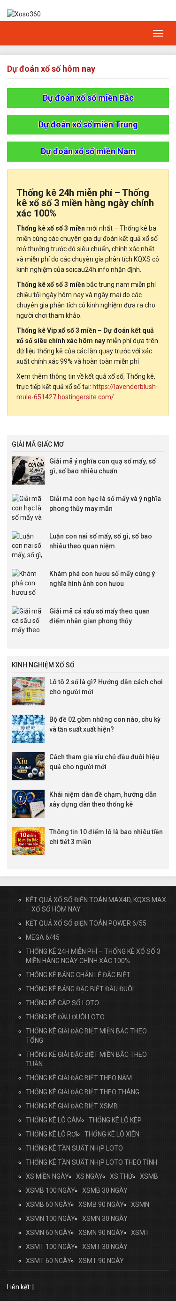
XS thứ (121, 1176)
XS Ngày (89, 1176)
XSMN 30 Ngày (105, 1218)
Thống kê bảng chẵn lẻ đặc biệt (78, 975)
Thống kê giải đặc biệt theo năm (79, 1078)
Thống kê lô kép (115, 1120)
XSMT (140, 1232)
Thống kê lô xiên (111, 1134)
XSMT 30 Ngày (105, 1246)
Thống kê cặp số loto (62, 1003)
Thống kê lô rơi (51, 1134)
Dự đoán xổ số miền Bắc (88, 98)
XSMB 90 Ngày (101, 1204)
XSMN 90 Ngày (101, 1232)
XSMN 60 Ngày (48, 1232)
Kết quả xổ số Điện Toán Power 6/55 (86, 923)
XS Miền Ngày (47, 1176)
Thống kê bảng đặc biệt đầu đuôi (80, 989)
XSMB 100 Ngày (50, 1190)
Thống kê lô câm (54, 1120)
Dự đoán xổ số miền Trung (88, 124)
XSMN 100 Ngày (50, 1218)
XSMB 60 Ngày (48, 1204)
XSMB (149, 1176)
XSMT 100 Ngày (50, 1246)
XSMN (140, 1204)
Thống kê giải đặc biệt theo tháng (82, 1092)
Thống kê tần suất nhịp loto (74, 1148)
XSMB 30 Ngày (105, 1190)
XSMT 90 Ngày (101, 1260)
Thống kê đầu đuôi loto (65, 1017)
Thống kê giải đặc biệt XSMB (72, 1106)
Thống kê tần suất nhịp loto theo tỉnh (91, 1162)
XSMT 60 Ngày (48, 1260)
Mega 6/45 (43, 937)
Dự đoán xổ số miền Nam (88, 151)
